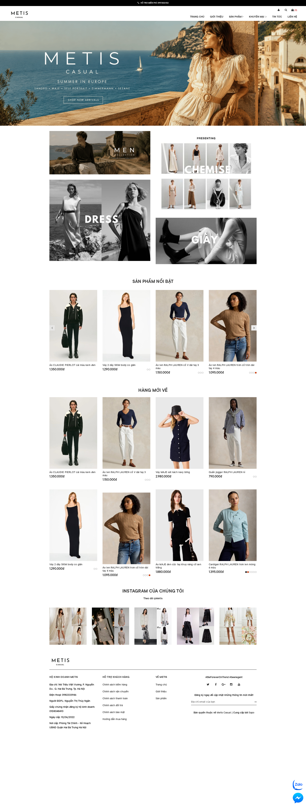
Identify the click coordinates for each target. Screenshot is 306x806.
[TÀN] (252, 373)
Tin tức (277, 16)
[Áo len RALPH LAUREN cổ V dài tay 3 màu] (179, 326)
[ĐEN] (147, 369)
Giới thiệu (216, 16)
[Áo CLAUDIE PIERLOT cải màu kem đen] (73, 326)
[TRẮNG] (256, 476)
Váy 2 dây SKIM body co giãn (119, 365)
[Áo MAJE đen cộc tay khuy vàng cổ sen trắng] (179, 525)
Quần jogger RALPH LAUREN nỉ (227, 472)
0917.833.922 (163, 3)
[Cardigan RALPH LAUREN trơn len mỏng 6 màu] (233, 525)
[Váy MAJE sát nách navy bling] (179, 433)
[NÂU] (256, 373)
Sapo (251, 712)
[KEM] (199, 373)
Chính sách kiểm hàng (115, 684)
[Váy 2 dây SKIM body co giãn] (126, 326)
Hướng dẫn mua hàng (115, 719)
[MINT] (250, 572)
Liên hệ (292, 16)
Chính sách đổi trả (113, 705)
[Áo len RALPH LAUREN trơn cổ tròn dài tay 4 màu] (233, 326)
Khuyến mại (257, 16)
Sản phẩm (235, 16)
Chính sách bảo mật (114, 712)
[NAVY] (201, 373)
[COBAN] (254, 572)
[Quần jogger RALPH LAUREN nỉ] (233, 433)
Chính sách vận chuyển (116, 691)
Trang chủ (197, 16)
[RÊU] (252, 572)
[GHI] (149, 369)
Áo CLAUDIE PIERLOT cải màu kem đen (72, 365)
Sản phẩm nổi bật (153, 281)
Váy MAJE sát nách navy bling (173, 472)
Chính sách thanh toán (115, 698)
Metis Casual (224, 712)
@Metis (158, 598)
